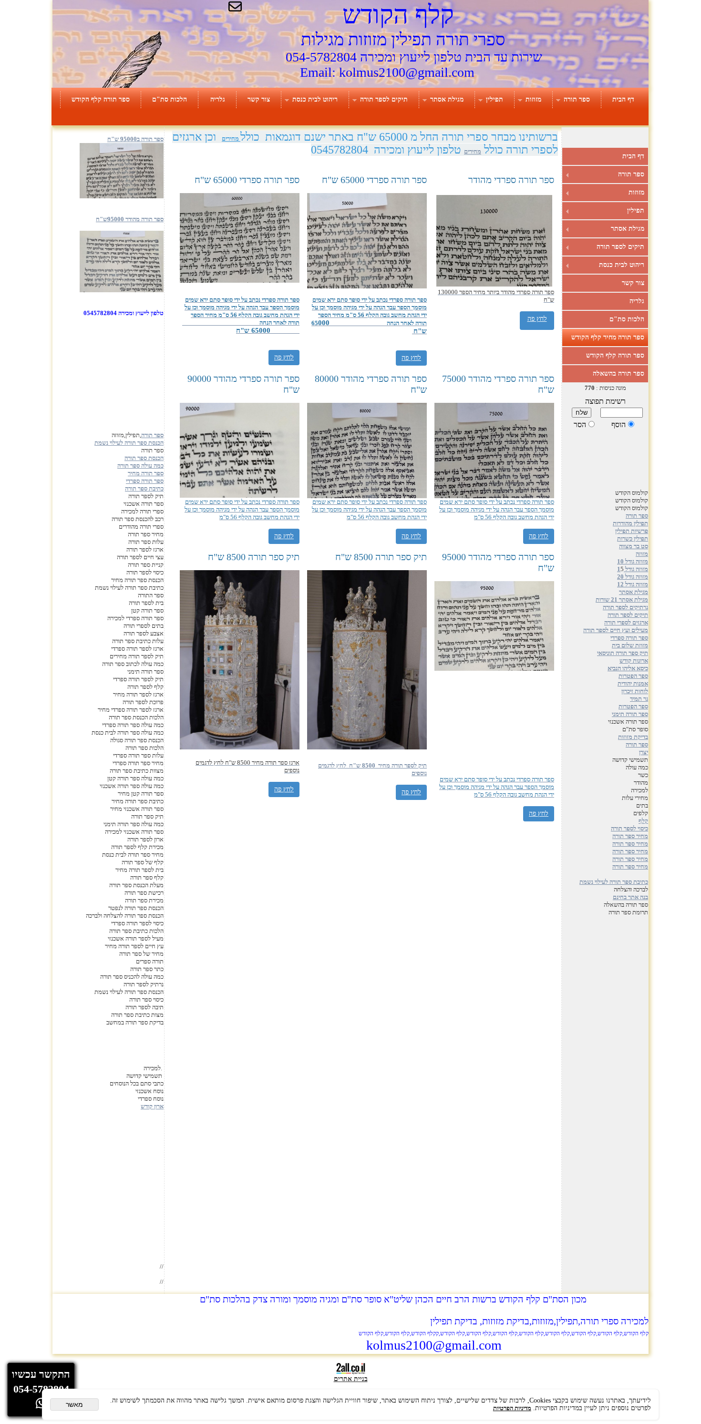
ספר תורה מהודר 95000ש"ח (130, 219)
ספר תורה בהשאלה (618, 373)
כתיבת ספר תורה (144, 488)
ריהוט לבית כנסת (315, 99)
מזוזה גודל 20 (632, 576)
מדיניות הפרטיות (512, 1408)
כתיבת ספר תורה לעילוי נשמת (613, 881)
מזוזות (533, 99)
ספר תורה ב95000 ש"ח (135, 139)
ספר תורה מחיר (146, 473)
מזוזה (642, 553)
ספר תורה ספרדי (629, 637)
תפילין (494, 99)
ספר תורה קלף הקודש (101, 99)
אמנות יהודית (633, 683)
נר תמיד (639, 698)
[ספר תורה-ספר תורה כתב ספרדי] (122, 290)
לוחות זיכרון (634, 691)
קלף (643, 820)
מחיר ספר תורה (630, 836)
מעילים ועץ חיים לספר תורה (615, 630)
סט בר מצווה (633, 546)
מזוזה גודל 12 (632, 584)
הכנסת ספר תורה (144, 457)
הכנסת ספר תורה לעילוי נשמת (129, 442)
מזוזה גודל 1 (632, 569)
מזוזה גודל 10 (632, 561)
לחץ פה (284, 357)
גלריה (217, 99)
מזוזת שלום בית (630, 645)
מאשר (74, 1404)
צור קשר (258, 99)
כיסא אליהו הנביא (628, 668)
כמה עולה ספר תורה (140, 465)
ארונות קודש (633, 660)
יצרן (643, 752)
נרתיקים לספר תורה (625, 607)
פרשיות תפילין (631, 530)
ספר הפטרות (633, 675)
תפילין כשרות (632, 538)
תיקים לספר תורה (384, 99)
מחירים (231, 138)
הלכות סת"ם (169, 99)
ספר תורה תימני (630, 713)
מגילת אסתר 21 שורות (622, 599)
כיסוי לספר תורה (629, 828)
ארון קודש (152, 1106)
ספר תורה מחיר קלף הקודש (607, 337)
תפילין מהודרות (630, 523)
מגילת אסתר (447, 99)
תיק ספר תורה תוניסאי (622, 652)
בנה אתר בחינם (630, 897)
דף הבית (623, 99)
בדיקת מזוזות (633, 736)
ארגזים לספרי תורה (626, 622)
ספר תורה (577, 99)
